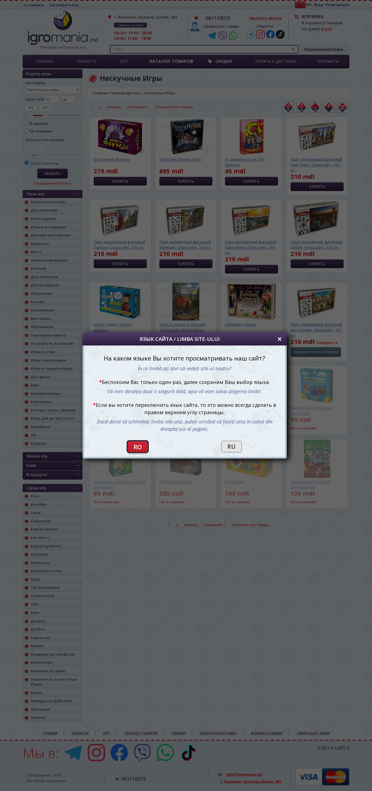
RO (137, 447)
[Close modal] (280, 339)
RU (231, 446)
